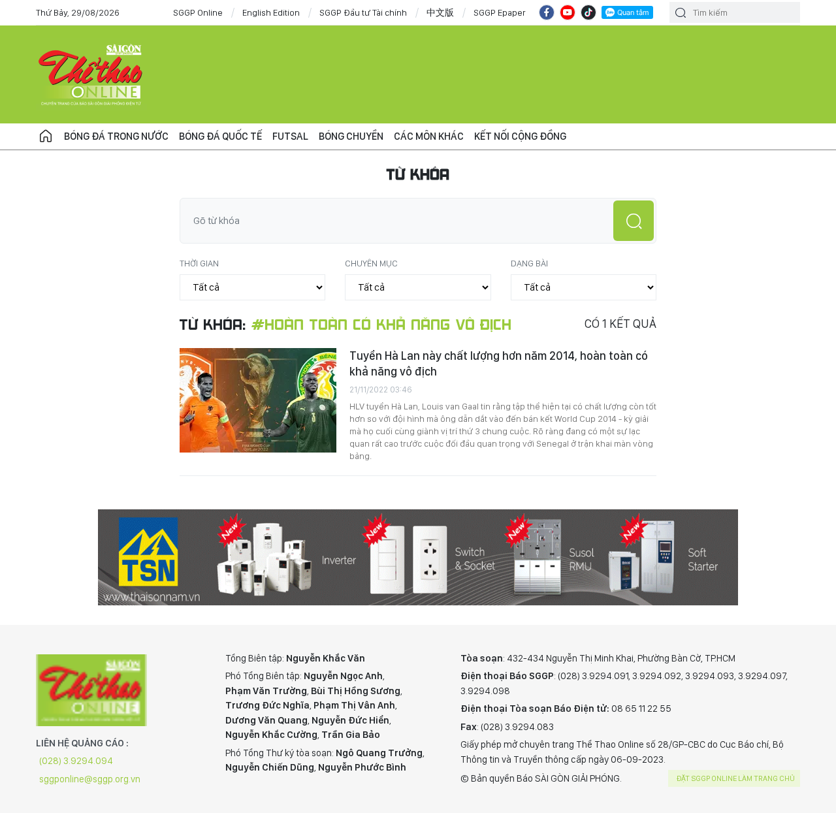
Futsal (290, 136)
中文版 (440, 12)
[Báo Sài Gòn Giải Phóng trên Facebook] (547, 12)
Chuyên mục (371, 263)
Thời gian (199, 263)
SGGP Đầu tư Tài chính (363, 12)
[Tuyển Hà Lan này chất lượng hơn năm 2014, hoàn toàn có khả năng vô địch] (258, 400)
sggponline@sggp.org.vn (89, 779)
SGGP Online (198, 12)
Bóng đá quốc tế (220, 136)
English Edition (271, 12)
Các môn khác (429, 136)
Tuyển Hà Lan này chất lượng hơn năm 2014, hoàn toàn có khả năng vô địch (498, 363)
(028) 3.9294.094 (76, 761)
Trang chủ (46, 136)
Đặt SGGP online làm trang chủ (736, 778)
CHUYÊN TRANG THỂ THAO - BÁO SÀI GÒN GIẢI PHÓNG (91, 74)
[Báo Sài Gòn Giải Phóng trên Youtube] (567, 12)
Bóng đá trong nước (116, 136)
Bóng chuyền (351, 136)
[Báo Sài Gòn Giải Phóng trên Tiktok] (588, 12)
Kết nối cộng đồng (520, 136)
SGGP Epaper (500, 12)
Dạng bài (529, 263)
